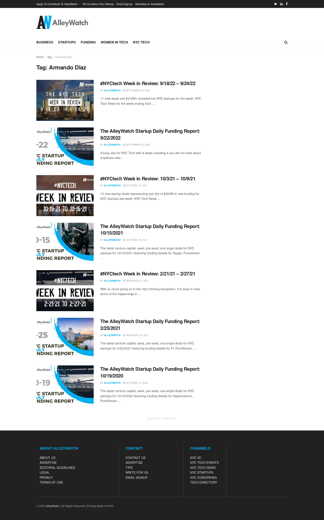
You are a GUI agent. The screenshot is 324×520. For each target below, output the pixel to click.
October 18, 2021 (136, 185)
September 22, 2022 (137, 144)
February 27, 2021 (137, 280)
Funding (88, 42)
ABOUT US (47, 457)
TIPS (129, 467)
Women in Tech (114, 42)
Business (44, 42)
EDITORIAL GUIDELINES (57, 467)
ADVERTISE (48, 462)
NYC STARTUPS (201, 472)
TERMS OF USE (51, 482)
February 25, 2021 (137, 335)
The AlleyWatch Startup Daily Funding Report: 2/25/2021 (150, 324)
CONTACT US (135, 457)
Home (40, 57)
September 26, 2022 (137, 90)
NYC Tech (141, 42)
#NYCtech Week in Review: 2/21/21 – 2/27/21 (148, 273)
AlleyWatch (112, 90)
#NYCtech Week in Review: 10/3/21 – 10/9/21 (148, 178)
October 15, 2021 (136, 239)
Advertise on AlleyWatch (149, 4)
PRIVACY (46, 477)
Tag (49, 57)
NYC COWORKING (203, 477)
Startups (67, 42)
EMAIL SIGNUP (136, 477)
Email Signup (124, 4)
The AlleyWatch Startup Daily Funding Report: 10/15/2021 (150, 229)
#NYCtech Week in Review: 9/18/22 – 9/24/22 (148, 83)
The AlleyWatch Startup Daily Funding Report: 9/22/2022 (150, 134)
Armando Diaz (63, 57)
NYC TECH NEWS (203, 467)
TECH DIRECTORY (203, 482)
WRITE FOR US (137, 472)
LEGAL (45, 472)
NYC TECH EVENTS (204, 462)
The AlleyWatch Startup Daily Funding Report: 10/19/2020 (150, 372)
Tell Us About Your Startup (98, 4)
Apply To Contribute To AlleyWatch (57, 4)
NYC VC (195, 457)
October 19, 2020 (136, 382)
